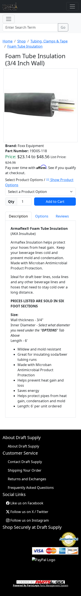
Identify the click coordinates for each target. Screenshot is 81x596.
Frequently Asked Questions (31, 487)
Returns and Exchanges (27, 479)
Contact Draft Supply (25, 461)
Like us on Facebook (26, 503)
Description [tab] (18, 216)
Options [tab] (41, 216)
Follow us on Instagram (29, 520)
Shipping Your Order (24, 470)
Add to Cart (55, 201)
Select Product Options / (39, 182)
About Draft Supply (23, 446)
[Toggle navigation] (72, 6)
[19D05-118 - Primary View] (40, 105)
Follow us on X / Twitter (29, 511)
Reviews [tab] (62, 216)
